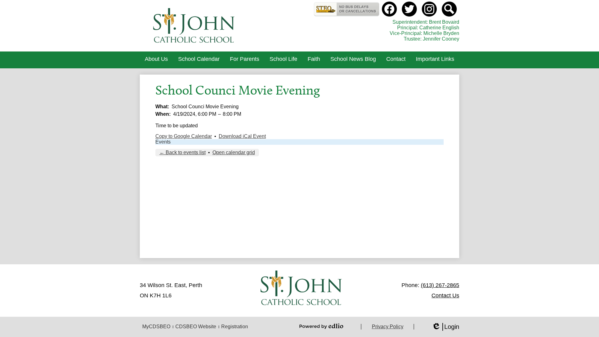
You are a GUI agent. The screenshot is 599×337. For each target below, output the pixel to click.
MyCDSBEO (156, 326)
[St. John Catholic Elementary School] (194, 25)
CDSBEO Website (195, 326)
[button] (156, 59)
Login (445, 327)
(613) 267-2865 (440, 285)
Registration (234, 326)
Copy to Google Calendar (183, 136)
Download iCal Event (242, 136)
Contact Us (445, 295)
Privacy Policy (387, 326)
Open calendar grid (233, 152)
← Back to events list (182, 152)
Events (163, 141)
